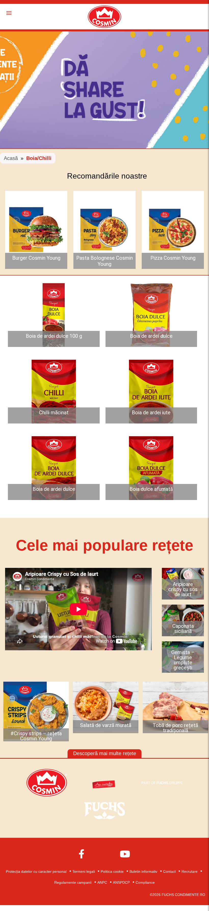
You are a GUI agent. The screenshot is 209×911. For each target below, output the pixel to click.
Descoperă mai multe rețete (104, 753)
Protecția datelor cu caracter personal (36, 871)
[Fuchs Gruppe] (162, 782)
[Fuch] (104, 810)
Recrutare (189, 871)
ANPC (102, 882)
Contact (169, 871)
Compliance (145, 882)
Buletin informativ (143, 871)
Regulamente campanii (73, 882)
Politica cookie (112, 871)
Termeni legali (83, 871)
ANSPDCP (121, 882)
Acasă (11, 158)
